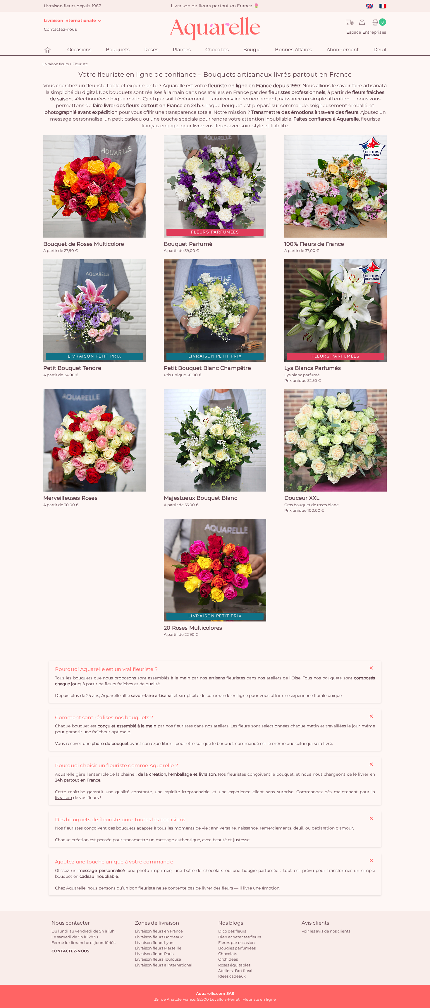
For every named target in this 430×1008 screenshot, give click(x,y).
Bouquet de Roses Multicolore (83, 244)
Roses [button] (151, 49)
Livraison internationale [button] (70, 20)
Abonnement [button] (343, 49)
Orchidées (228, 959)
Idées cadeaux (232, 976)
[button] (360, 22)
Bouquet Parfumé (188, 244)
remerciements (275, 828)
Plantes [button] (182, 49)
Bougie (252, 49)
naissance (248, 828)
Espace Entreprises (366, 32)
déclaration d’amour (332, 828)
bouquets (332, 678)
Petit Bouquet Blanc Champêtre (207, 368)
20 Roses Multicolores (193, 628)
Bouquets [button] (118, 49)
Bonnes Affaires (293, 49)
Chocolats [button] (217, 49)
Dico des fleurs (232, 931)
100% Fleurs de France (314, 244)
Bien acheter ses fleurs (239, 937)
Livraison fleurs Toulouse (158, 959)
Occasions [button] (79, 49)
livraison (63, 797)
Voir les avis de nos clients (326, 931)
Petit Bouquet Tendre (72, 368)
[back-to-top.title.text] (422, 951)
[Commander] (94, 186)
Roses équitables (234, 965)
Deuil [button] (380, 49)
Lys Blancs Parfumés (312, 368)
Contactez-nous (60, 29)
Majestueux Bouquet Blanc (200, 498)
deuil (298, 828)
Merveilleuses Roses (70, 498)
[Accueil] (48, 50)
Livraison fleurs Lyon (154, 942)
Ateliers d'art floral (235, 970)
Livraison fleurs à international (163, 965)
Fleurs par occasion (236, 942)
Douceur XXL (301, 498)
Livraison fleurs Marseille (158, 948)
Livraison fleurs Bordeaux (159, 937)
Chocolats (227, 953)
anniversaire (223, 828)
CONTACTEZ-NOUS (70, 951)
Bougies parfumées (237, 948)
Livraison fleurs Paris (154, 953)
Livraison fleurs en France (159, 931)
